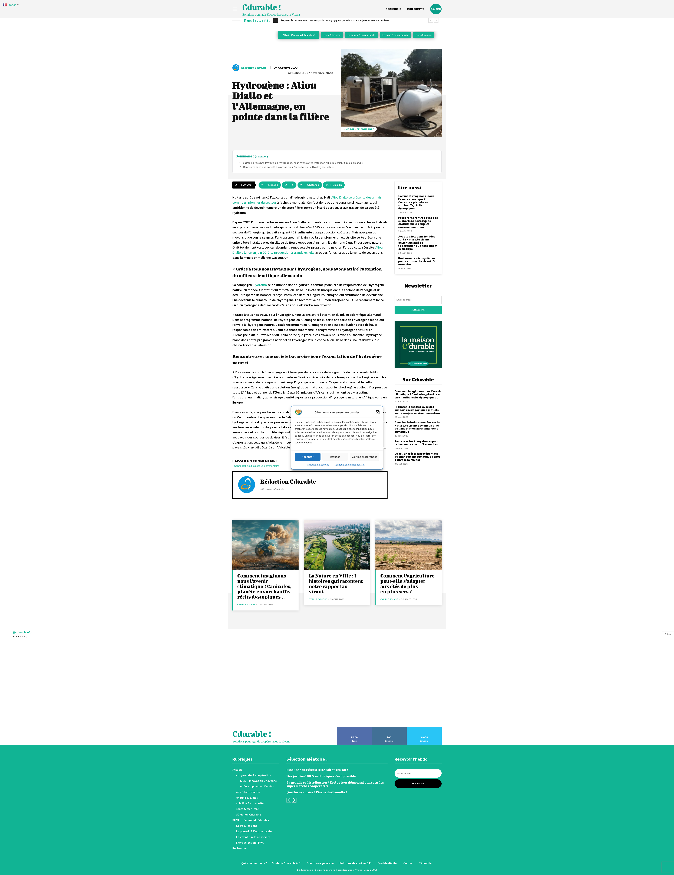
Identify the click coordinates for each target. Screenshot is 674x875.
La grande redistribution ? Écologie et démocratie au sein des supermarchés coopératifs (335, 784)
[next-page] (294, 800)
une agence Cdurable (359, 129)
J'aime (354, 728)
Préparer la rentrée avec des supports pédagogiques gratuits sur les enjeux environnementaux (418, 222)
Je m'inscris (418, 783)
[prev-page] (288, 800)
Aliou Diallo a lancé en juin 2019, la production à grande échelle (307, 250)
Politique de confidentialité (350, 464)
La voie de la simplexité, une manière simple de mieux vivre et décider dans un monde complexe (336, 20)
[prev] (430, 20)
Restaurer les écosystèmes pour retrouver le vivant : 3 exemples (416, 261)
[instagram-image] (42, 684)
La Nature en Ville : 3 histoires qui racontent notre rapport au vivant (336, 583)
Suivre (668, 634)
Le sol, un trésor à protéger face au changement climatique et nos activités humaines (417, 456)
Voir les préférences (364, 456)
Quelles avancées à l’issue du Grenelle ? (316, 792)
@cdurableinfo (22, 632)
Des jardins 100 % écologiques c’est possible (321, 776)
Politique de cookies (318, 464)
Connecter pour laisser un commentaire (256, 465)
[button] (377, 412)
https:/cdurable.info (271, 489)
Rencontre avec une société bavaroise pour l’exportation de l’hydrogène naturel (288, 167)
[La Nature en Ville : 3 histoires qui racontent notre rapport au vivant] (337, 545)
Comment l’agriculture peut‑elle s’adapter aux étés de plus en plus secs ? (407, 583)
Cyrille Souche (246, 604)
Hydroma (260, 284)
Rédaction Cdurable (253, 67)
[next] (436, 20)
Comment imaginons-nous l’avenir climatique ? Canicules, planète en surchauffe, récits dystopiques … (416, 202)
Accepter (307, 456)
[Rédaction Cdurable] (236, 67)
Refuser (335, 456)
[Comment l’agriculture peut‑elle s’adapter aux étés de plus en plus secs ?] (408, 545)
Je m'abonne (418, 309)
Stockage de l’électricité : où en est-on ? (317, 770)
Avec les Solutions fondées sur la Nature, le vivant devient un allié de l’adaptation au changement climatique (417, 242)
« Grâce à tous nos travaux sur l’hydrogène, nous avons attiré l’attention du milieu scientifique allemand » (303, 162)
